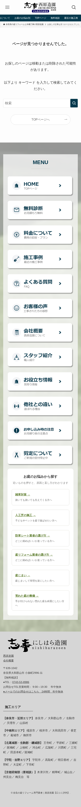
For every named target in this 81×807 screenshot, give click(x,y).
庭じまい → (22, 575)
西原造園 (8, 655)
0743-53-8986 (20, 682)
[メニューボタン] (7, 7)
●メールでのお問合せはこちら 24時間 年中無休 (33, 691)
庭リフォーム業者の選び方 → (34, 554)
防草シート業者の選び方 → (32, 535)
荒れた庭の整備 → (27, 595)
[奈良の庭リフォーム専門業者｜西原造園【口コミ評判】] (40, 7)
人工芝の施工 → (25, 515)
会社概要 (8, 660)
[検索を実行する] (74, 103)
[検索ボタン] (73, 7)
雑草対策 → (22, 494)
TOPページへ (40, 119)
